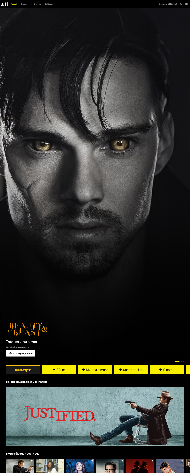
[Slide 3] (181, 361)
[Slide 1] (177, 361)
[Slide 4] (183, 361)
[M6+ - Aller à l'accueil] (4, 4)
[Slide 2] (179, 361)
